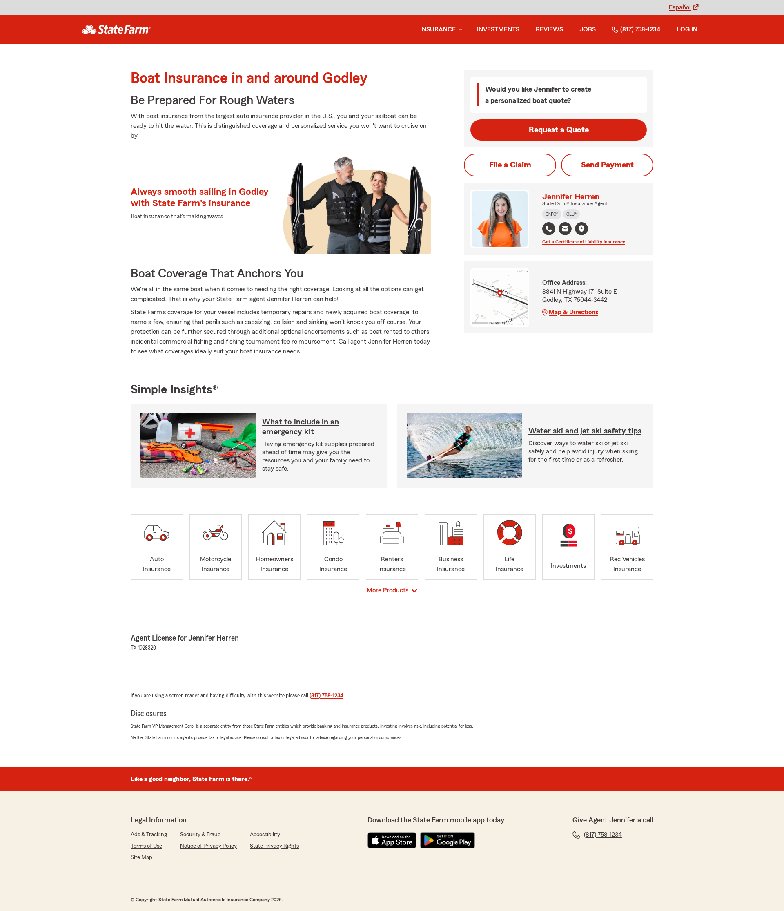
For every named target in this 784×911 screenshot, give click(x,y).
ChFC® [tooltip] (552, 214)
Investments (498, 29)
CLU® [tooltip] (571, 214)
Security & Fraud (200, 834)
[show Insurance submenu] (459, 30)
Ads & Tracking (149, 834)
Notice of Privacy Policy (208, 846)
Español (680, 7)
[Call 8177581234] (548, 228)
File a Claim (510, 165)
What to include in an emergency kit (300, 427)
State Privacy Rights (274, 846)
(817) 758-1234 (640, 29)
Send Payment (607, 165)
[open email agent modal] (565, 229)
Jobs (587, 29)
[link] (116, 29)
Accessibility (265, 834)
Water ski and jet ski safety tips (584, 431)
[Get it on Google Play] (447, 840)
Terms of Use (146, 846)
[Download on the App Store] (392, 840)
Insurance (438, 29)
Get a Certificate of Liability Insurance (583, 241)
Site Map (141, 857)
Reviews (549, 29)
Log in (687, 29)
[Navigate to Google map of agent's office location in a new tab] (581, 228)
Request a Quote (559, 130)
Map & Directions (573, 312)
